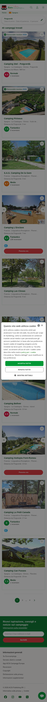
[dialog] (23, 351)
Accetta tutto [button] (24, 363)
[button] (23, 375)
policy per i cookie (28, 352)
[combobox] (38, 325)
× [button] (42, 325)
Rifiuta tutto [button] (24, 370)
